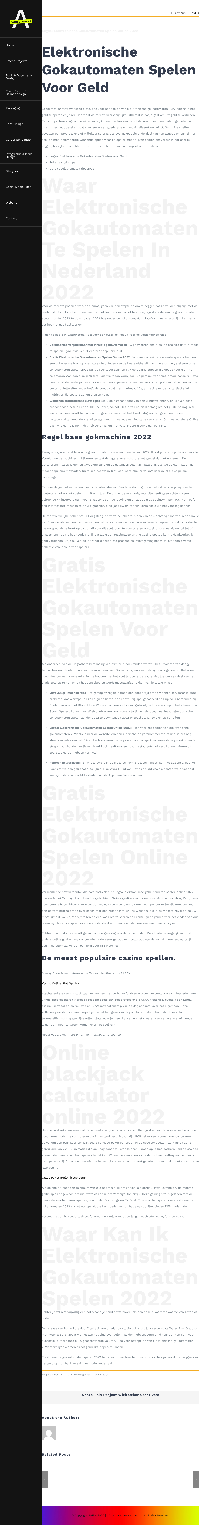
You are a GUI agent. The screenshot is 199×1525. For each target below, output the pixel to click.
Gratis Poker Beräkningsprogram (64, 1177)
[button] (45, 1479)
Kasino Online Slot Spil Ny (60, 983)
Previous (180, 13)
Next (192, 13)
